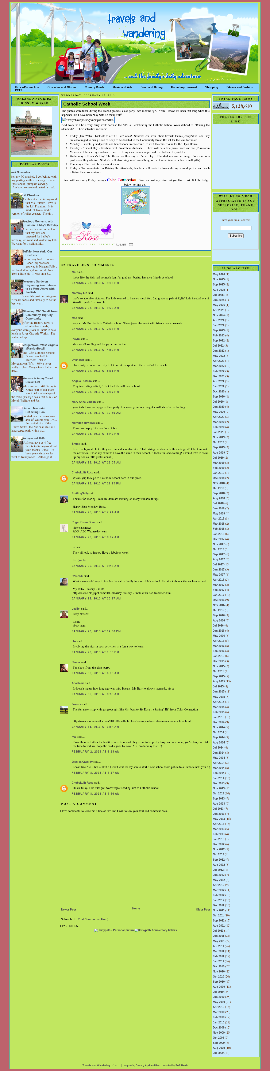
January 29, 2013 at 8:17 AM (95, 537)
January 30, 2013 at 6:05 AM (95, 673)
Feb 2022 (218, 371)
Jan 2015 (218, 717)
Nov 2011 (218, 910)
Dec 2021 (218, 376)
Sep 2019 (219, 447)
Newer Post (68, 909)
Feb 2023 (218, 335)
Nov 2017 (219, 544)
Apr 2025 (218, 310)
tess (74, 318)
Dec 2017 (218, 539)
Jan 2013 (218, 839)
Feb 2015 (218, 712)
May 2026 (219, 274)
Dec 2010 (218, 966)
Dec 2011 (218, 905)
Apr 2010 (218, 1007)
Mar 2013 (218, 829)
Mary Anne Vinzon (84, 401)
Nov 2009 (219, 1032)
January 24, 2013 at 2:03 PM (95, 329)
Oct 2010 (218, 976)
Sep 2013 (219, 798)
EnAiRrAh (182, 1065)
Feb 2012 (218, 895)
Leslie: (76, 608)
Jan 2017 (218, 595)
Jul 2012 (218, 869)
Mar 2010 (218, 1012)
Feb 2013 (218, 834)
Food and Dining (152, 86)
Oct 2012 (218, 854)
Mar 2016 (218, 646)
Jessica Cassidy (82, 761)
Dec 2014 (218, 722)
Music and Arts (122, 86)
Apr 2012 (218, 885)
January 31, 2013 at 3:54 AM (95, 726)
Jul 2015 (218, 686)
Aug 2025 (219, 289)
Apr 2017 (218, 579)
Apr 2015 (218, 702)
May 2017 (219, 574)
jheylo (76, 338)
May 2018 (219, 513)
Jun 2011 (218, 935)
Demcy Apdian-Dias (148, 1065)
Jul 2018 (218, 503)
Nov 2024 (219, 315)
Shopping (211, 86)
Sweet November (19, 172)
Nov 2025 (219, 279)
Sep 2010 (219, 981)
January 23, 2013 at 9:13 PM (95, 283)
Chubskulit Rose (82, 472)
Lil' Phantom (30, 195)
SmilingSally (80, 493)
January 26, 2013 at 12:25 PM (96, 483)
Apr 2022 (218, 360)
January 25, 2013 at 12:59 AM (96, 412)
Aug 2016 (219, 620)
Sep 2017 (219, 554)
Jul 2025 (218, 294)
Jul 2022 (218, 345)
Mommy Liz (79, 293)
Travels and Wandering (96, 1065)
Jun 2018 (218, 508)
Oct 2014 (218, 732)
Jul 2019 (218, 457)
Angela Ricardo (82, 381)
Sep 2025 (219, 284)
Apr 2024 (218, 320)
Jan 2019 (218, 473)
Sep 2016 (219, 615)
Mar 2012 (218, 890)
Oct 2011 (218, 915)
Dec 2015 (218, 661)
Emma (76, 443)
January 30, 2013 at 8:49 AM (95, 694)
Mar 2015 (218, 707)
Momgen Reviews (83, 422)
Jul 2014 (218, 747)
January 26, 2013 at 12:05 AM (96, 462)
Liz (74, 547)
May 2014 (219, 757)
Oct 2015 (218, 671)
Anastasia (78, 683)
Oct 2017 (218, 549)
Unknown (78, 359)
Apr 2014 (218, 762)
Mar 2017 (218, 584)
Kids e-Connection (27, 86)
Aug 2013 (219, 803)
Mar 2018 (218, 523)
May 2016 (219, 635)
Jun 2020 (218, 406)
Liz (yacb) (79, 560)
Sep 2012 (219, 859)
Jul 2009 (218, 1053)
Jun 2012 (218, 875)
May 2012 (219, 880)
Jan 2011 (218, 961)
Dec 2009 (218, 1027)
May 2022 (219, 355)
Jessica (76, 704)
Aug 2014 (219, 742)
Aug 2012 (219, 864)
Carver (76, 662)
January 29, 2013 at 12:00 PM (96, 631)
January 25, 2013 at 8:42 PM (95, 433)
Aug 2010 (219, 986)
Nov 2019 (219, 437)
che (74, 641)
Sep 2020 (219, 396)
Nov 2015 (219, 666)
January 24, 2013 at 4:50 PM (95, 349)
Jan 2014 (218, 778)
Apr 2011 (218, 946)
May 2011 (219, 941)
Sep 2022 (219, 340)
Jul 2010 (218, 991)
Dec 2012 (218, 844)
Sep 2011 (218, 920)
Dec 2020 (218, 391)
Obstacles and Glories (61, 86)
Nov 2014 (219, 727)
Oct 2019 (218, 442)
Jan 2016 (218, 656)
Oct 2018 (218, 488)
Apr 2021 (218, 381)
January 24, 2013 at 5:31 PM (95, 370)
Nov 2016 (219, 605)
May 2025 (219, 305)
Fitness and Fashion (240, 86)
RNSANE (77, 576)
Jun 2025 (218, 300)
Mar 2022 (218, 366)
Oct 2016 (218, 610)
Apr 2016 (218, 640)
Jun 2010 (218, 997)
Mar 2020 (218, 422)
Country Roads (94, 86)
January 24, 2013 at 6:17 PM (95, 392)
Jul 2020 (218, 401)
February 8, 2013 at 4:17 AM (96, 772)
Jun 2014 (218, 752)
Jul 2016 (218, 625)
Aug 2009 (219, 1047)
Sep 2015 (219, 676)
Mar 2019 (218, 462)
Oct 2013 (218, 793)
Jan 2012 (218, 900)
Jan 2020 (218, 432)
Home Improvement (184, 86)
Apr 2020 (218, 417)
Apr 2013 (218, 824)
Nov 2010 (219, 971)
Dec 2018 (218, 478)
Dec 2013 (218, 783)
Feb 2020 (218, 427)
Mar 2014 (218, 768)
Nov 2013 (219, 788)
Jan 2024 (218, 325)
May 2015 (219, 696)
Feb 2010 (218, 1017)
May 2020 (219, 411)
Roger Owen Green (84, 522)
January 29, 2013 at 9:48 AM (95, 566)
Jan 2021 (218, 386)
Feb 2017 (218, 589)
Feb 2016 (218, 651)
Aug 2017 (219, 559)
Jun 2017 (218, 569)
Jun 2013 (218, 813)
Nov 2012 (219, 849)
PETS (18, 89)
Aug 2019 (219, 452)
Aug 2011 (219, 925)
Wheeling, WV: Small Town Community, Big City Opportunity (40, 315)
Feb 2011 (218, 956)
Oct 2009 (218, 1037)
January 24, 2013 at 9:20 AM (95, 308)
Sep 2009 (219, 1042)
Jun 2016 (218, 630)
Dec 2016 (218, 600)
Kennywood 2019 (33, 438)
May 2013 (219, 818)
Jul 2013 (218, 808)
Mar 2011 (218, 951)
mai (74, 736)
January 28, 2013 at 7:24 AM (95, 512)
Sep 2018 (219, 493)
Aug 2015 (219, 681)
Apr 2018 (218, 518)
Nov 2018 (219, 483)
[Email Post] (130, 244)
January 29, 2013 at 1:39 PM (95, 652)
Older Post (203, 909)
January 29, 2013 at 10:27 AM (96, 598)
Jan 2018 (218, 534)
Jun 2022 (218, 350)
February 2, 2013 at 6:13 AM (96, 751)
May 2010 (219, 1002)
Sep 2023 (219, 330)
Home (136, 908)
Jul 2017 (218, 564)
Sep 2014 (219, 737)
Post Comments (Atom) (93, 919)
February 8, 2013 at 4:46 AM (96, 793)
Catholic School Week (86, 104)
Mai (74, 272)
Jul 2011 (218, 930)
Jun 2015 (218, 691)
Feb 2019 (218, 467)
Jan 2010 (218, 1022)
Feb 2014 (218, 773)
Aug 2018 (219, 498)
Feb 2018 (218, 528)
